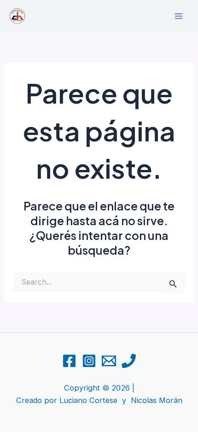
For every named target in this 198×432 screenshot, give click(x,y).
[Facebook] (69, 361)
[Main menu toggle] (178, 16)
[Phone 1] (129, 361)
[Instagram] (89, 361)
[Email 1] (109, 361)
